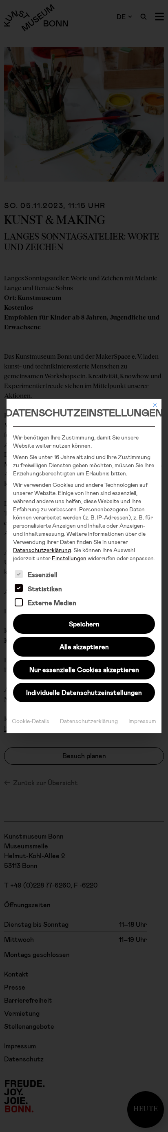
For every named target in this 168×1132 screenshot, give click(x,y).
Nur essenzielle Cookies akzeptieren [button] (84, 669)
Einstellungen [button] (69, 558)
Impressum (142, 720)
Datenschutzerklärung (42, 549)
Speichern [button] (84, 624)
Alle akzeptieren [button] (84, 646)
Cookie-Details (30, 720)
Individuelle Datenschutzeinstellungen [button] (84, 692)
